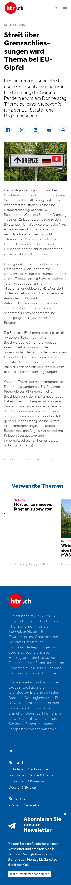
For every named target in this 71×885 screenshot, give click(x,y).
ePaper (14, 805)
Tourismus (17, 775)
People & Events (41, 775)
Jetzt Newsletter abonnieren (29, 874)
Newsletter (32, 805)
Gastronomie (38, 769)
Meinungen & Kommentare (29, 781)
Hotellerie (16, 769)
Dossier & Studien (22, 787)
